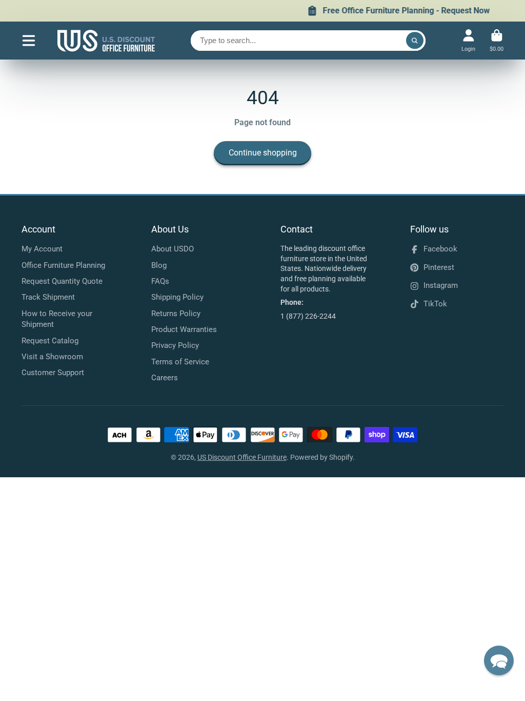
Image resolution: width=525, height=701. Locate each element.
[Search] (414, 40)
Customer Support (53, 372)
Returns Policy (175, 313)
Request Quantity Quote (62, 281)
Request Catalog (50, 340)
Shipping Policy (177, 297)
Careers (164, 377)
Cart (496, 40)
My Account (42, 249)
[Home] (106, 41)
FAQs (160, 281)
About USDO (172, 249)
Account (468, 40)
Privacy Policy (175, 345)
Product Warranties (184, 329)
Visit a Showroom (52, 356)
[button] (499, 660)
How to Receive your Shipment (57, 319)
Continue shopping (263, 153)
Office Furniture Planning (63, 265)
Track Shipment (48, 297)
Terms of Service (180, 361)
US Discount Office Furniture (242, 457)
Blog (159, 265)
